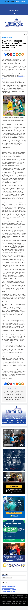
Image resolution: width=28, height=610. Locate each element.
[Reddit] (17, 54)
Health (20, 601)
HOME (4, 5)
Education (9, 601)
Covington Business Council (8, 591)
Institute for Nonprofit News (8, 586)
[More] (22, 54)
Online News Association (8, 588)
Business (4, 601)
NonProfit (8, 603)
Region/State (14, 603)
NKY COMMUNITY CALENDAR (13, 5)
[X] (8, 54)
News (4, 603)
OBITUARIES (22, 5)
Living (24, 601)
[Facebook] (5, 54)
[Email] (19, 54)
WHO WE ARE (11, 8)
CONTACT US (4, 8)
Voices (24, 603)
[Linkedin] (14, 54)
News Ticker (5, 37)
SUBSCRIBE (12, 10)
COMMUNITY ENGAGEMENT (20, 8)
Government (15, 601)
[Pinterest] (11, 54)
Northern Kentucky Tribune (7, 595)
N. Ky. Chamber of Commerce (9, 589)
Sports (10, 37)
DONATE (17, 10)
